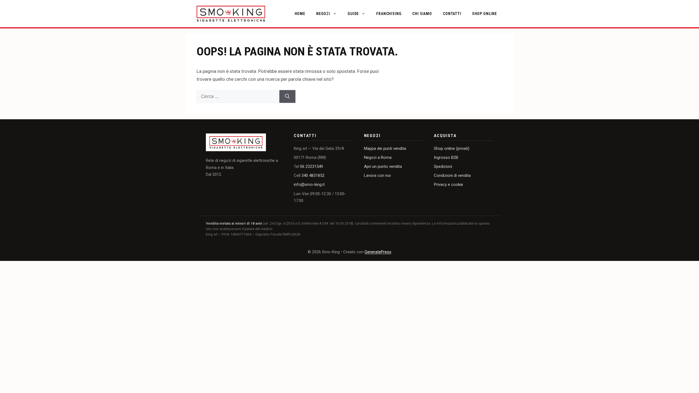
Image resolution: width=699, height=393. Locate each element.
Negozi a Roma (378, 157)
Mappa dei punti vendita (385, 148)
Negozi (323, 13)
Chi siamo (422, 13)
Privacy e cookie (448, 184)
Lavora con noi (377, 175)
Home (300, 13)
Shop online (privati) (451, 148)
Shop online (484, 13)
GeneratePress (378, 251)
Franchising (388, 13)
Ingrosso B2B (446, 157)
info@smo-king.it (309, 184)
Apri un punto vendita (383, 166)
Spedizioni (443, 166)
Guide (353, 13)
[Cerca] (287, 96)
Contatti (452, 13)
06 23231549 (311, 166)
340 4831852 (312, 175)
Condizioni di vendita (452, 175)
